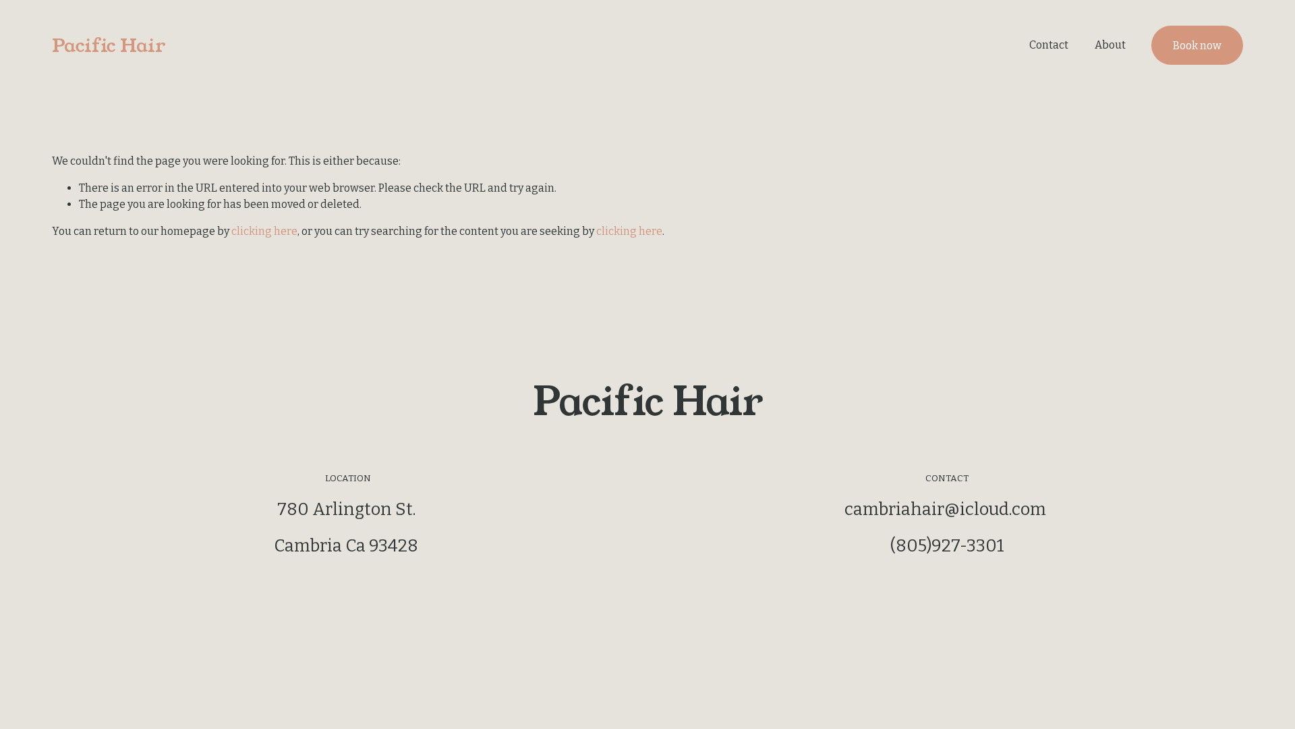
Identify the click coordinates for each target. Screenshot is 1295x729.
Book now (1197, 45)
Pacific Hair (108, 45)
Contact (1048, 44)
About (1110, 44)
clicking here (264, 231)
